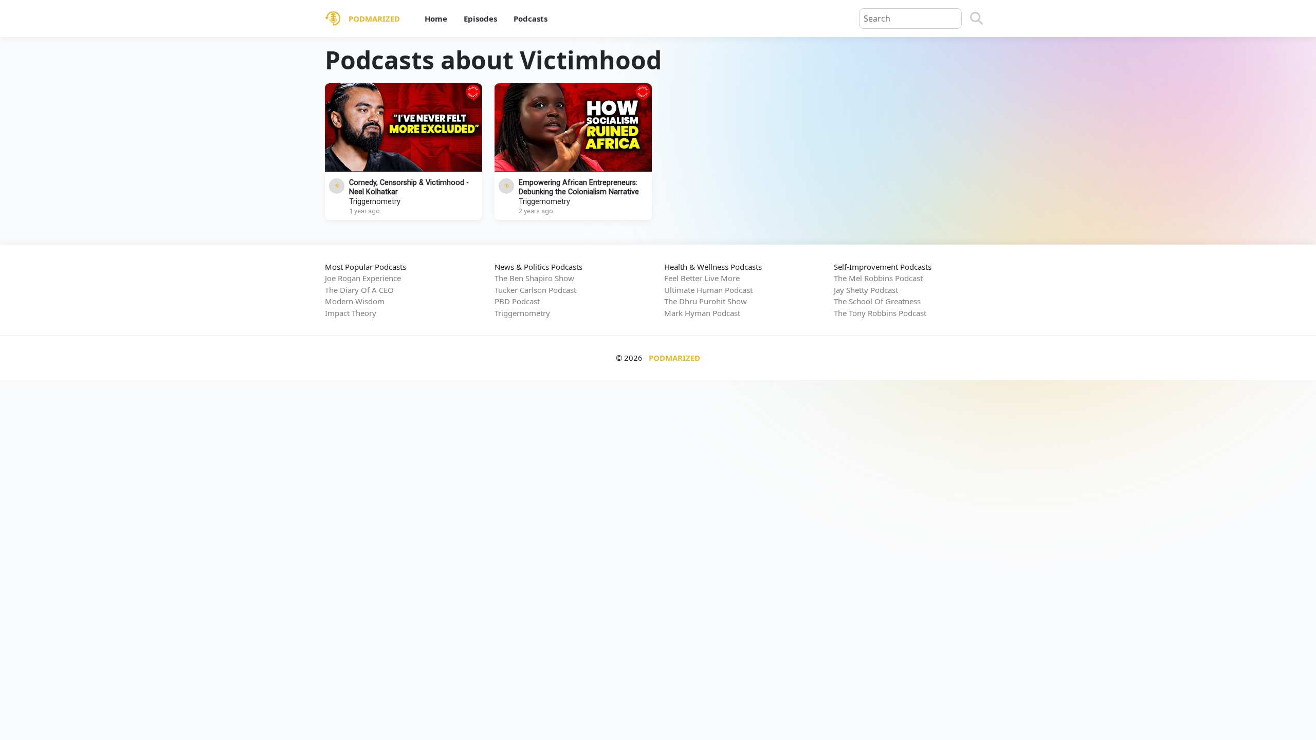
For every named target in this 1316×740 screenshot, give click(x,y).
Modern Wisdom (355, 301)
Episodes (480, 18)
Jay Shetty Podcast (866, 290)
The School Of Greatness (877, 301)
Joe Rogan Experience (363, 278)
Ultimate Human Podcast (708, 290)
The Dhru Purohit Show (705, 301)
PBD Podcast (517, 301)
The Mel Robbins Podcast (878, 278)
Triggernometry (374, 201)
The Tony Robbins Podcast (880, 313)
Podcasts (530, 18)
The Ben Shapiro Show (534, 278)
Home (436, 18)
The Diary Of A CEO (359, 290)
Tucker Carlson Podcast (535, 290)
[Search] (976, 18)
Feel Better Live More (702, 278)
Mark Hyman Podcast (702, 313)
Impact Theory (350, 313)
